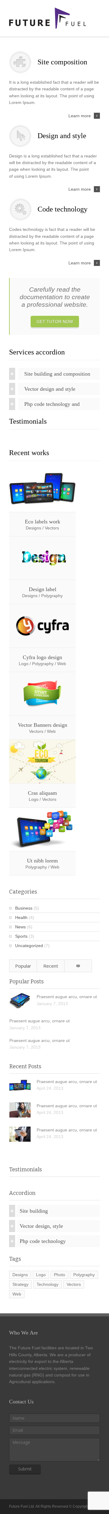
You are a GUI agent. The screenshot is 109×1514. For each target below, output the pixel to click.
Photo (59, 1274)
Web (16, 1294)
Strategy (20, 1284)
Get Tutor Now (55, 321)
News (20, 926)
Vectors (74, 1284)
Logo (41, 1274)
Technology (47, 1284)
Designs (20, 1274)
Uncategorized (29, 945)
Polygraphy (84, 1274)
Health (21, 917)
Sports (21, 936)
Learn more (79, 115)
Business (23, 908)
